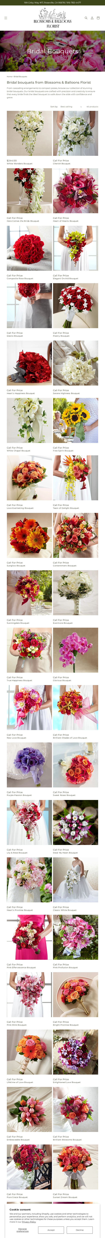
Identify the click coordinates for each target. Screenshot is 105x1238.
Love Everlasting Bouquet (20, 508)
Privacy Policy (29, 1222)
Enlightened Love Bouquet (67, 1082)
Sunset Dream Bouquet (65, 1197)
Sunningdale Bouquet (18, 623)
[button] (6, 18)
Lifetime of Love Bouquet (20, 1082)
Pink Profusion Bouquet (65, 967)
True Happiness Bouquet (19, 680)
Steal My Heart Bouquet (65, 853)
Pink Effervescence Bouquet (21, 967)
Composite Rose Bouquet (20, 278)
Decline (80, 1230)
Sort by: (54, 106)
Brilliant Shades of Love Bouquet (70, 738)
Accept (51, 1230)
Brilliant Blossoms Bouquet (67, 1139)
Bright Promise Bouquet (66, 1025)
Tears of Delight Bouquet (66, 508)
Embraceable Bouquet (18, 1139)
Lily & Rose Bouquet (17, 853)
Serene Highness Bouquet (66, 393)
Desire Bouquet (15, 336)
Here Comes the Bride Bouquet (23, 221)
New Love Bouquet (16, 738)
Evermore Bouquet (63, 623)
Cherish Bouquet (61, 163)
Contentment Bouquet (64, 565)
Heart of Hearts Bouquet (65, 221)
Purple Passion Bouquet (19, 795)
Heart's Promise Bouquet (20, 910)
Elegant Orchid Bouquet (65, 278)
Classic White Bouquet (65, 910)
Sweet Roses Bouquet (64, 795)
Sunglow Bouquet (16, 565)
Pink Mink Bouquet (17, 1025)
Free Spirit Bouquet (63, 450)
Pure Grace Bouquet (17, 1197)
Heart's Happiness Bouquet (21, 393)
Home (9, 77)
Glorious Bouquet (62, 680)
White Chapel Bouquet (18, 450)
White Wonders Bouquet (20, 163)
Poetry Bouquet (61, 336)
